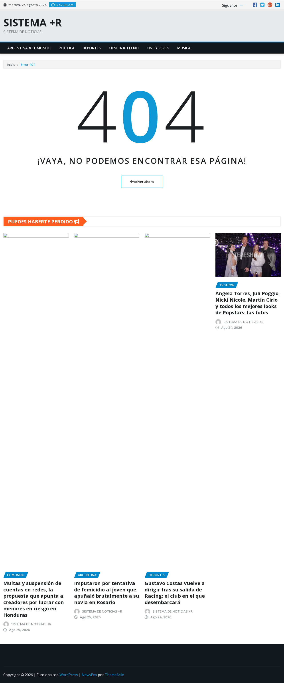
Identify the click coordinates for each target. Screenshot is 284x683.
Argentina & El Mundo (29, 48)
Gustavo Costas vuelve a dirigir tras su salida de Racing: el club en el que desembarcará (175, 592)
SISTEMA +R (32, 22)
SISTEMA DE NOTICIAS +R (31, 624)
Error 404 (28, 64)
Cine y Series (158, 48)
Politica (67, 48)
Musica (184, 48)
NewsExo (89, 674)
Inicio (11, 64)
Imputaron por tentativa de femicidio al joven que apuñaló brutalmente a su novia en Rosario (106, 592)
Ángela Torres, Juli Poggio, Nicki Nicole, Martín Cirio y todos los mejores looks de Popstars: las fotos (247, 303)
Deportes (92, 48)
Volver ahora (143, 181)
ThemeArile (114, 674)
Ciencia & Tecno (124, 48)
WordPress (68, 674)
